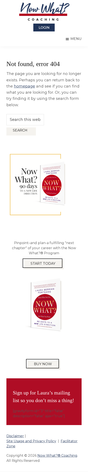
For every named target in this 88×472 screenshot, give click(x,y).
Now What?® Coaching (57, 456)
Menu (76, 39)
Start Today (43, 263)
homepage (24, 86)
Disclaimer (15, 436)
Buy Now (43, 364)
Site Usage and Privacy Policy (31, 441)
